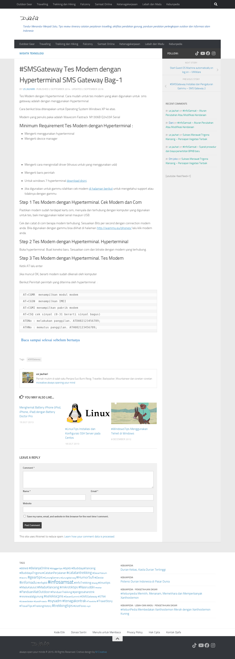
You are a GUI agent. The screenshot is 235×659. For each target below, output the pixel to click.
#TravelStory (105, 601)
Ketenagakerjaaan (127, 4)
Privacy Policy (135, 632)
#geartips (35, 577)
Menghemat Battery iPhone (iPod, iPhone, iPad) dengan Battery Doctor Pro (40, 412)
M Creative (101, 651)
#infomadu (28, 582)
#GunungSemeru (51, 577)
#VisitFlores (79, 606)
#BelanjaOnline (39, 568)
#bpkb (67, 568)
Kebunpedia (173, 4)
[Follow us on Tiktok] (197, 53)
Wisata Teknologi (31, 53)
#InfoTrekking (82, 582)
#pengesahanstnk (83, 592)
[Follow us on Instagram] (213, 53)
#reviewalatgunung (31, 596)
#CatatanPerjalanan (54, 573)
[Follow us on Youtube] (202, 53)
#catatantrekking (79, 573)
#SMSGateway (34, 359)
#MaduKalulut (28, 587)
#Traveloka (91, 601)
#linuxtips (104, 582)
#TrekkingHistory (42, 606)
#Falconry (23, 578)
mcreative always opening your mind (55, 382)
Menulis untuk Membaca (107, 632)
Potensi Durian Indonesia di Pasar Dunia (145, 581)
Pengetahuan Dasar (146, 589)
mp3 (88, 606)
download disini (77, 181)
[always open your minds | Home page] (29, 18)
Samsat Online (103, 4)
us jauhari (29, 89)
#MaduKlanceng (48, 587)
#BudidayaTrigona (30, 573)
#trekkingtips (62, 605)
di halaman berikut (101, 189)
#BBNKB (23, 568)
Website (27, 503)
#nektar (98, 588)
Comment (29, 467)
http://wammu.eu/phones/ (114, 228)
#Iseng (95, 583)
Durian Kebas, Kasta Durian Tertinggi (143, 569)
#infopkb (42, 582)
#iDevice (99, 577)
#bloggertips (56, 568)
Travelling (42, 4)
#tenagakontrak (74, 601)
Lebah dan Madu (152, 4)
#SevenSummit (72, 596)
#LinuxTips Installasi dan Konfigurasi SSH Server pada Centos (82, 433)
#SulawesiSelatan (26, 601)
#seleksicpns (53, 596)
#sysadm (55, 601)
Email (94, 491)
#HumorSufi (85, 577)
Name (27, 491)
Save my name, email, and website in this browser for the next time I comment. (67, 516)
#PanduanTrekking (61, 592)
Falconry (85, 4)
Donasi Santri (78, 632)
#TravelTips (26, 606)
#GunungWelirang (68, 578)
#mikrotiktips (69, 587)
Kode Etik (59, 632)
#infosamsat (60, 582)
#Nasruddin (86, 587)
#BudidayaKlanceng (83, 568)
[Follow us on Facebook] (208, 53)
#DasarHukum (99, 573)
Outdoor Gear (24, 4)
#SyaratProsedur (40, 601)
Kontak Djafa (173, 632)
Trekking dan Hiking (64, 4)
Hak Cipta (154, 632)
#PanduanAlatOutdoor (34, 592)
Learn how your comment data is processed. (89, 536)
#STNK (102, 596)
